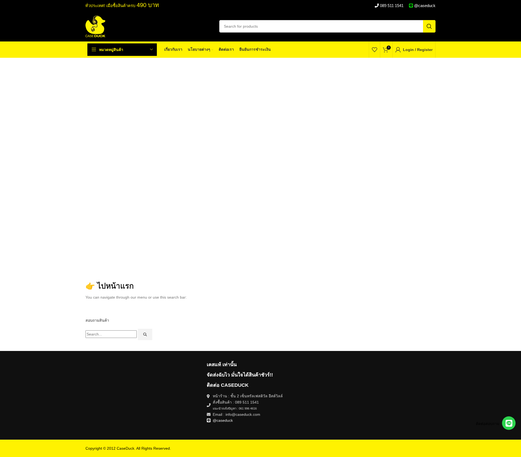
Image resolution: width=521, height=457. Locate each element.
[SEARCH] (429, 26)
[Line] (509, 423)
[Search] (145, 334)
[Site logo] (95, 26)
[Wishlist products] (374, 49)
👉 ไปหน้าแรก (109, 286)
